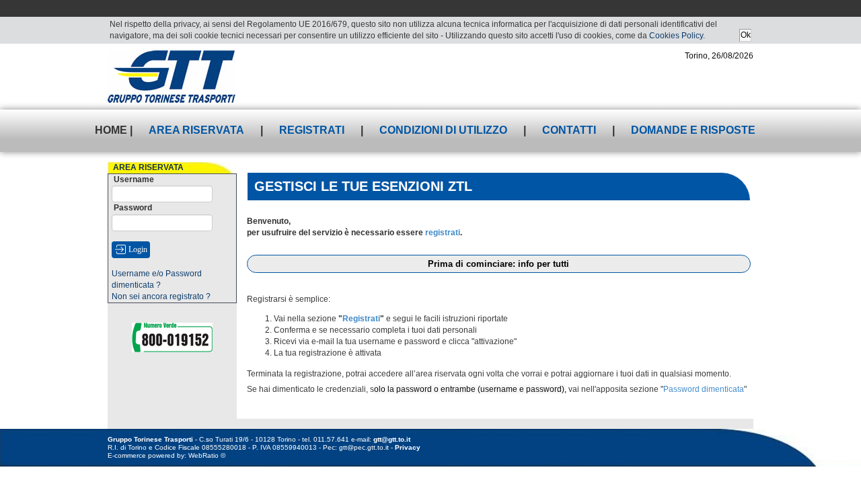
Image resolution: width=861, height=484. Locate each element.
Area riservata (196, 130)
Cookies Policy (676, 35)
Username (134, 179)
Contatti (569, 130)
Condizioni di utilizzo (443, 130)
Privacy (407, 447)
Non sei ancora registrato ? (161, 296)
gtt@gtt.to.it (391, 439)
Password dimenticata (703, 389)
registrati (442, 232)
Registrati (311, 130)
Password (133, 207)
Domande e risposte (693, 130)
